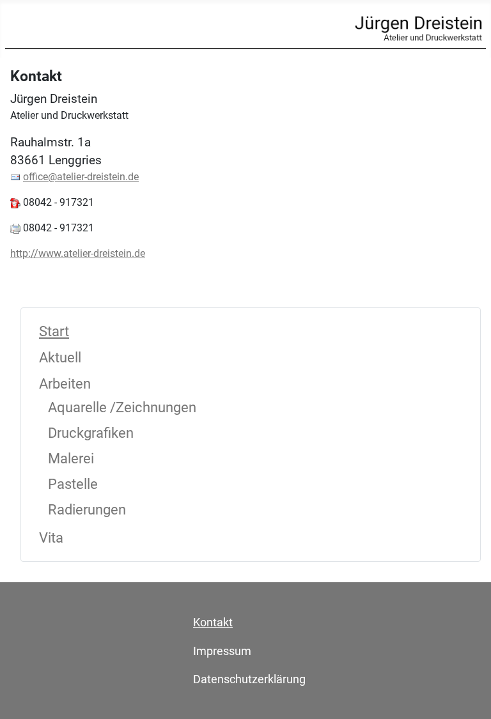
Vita (51, 538)
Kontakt (213, 622)
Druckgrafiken (91, 433)
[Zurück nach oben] (468, 695)
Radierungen (87, 510)
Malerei (71, 459)
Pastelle (73, 484)
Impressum (222, 651)
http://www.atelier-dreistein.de (77, 253)
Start (54, 331)
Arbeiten (65, 384)
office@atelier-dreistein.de (81, 177)
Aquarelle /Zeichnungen (122, 407)
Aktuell (60, 358)
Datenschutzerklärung (249, 679)
